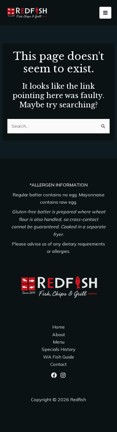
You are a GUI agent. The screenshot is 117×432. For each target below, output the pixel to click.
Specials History (59, 349)
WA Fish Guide (58, 357)
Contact (58, 364)
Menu (58, 342)
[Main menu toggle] (105, 13)
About (58, 334)
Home (58, 327)
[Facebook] (54, 375)
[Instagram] (63, 375)
